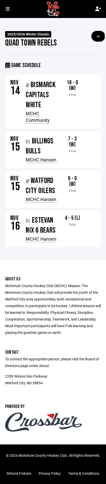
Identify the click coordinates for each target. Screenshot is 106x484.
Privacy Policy (50, 473)
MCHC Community (38, 116)
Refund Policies (19, 473)
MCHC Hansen (41, 160)
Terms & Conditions (83, 473)
